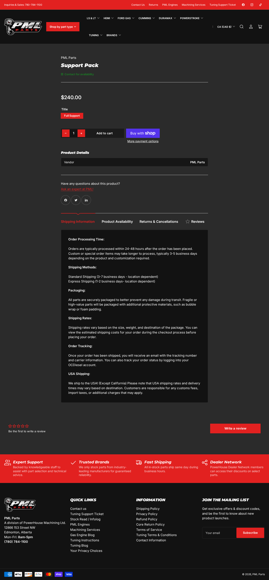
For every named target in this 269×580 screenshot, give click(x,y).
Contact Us (138, 4)
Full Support (72, 115)
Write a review (235, 428)
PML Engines (170, 4)
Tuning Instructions (84, 540)
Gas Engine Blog (82, 535)
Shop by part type (61, 26)
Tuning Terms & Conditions (156, 535)
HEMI (107, 18)
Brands (112, 35)
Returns (153, 4)
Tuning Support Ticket (223, 4)
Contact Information (151, 540)
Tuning (94, 35)
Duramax (165, 18)
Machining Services (193, 4)
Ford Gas (124, 18)
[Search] (241, 26)
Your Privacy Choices (86, 551)
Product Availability (117, 221)
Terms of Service (149, 530)
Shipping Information (78, 221)
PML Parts (68, 58)
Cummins (144, 18)
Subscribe (250, 532)
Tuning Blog (79, 545)
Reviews (197, 221)
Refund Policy (146, 519)
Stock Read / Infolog (85, 519)
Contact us (78, 509)
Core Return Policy (150, 524)
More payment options (142, 141)
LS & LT (91, 18)
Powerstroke (189, 18)
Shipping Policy (148, 509)
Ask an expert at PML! (77, 189)
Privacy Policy (146, 514)
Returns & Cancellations (159, 221)
